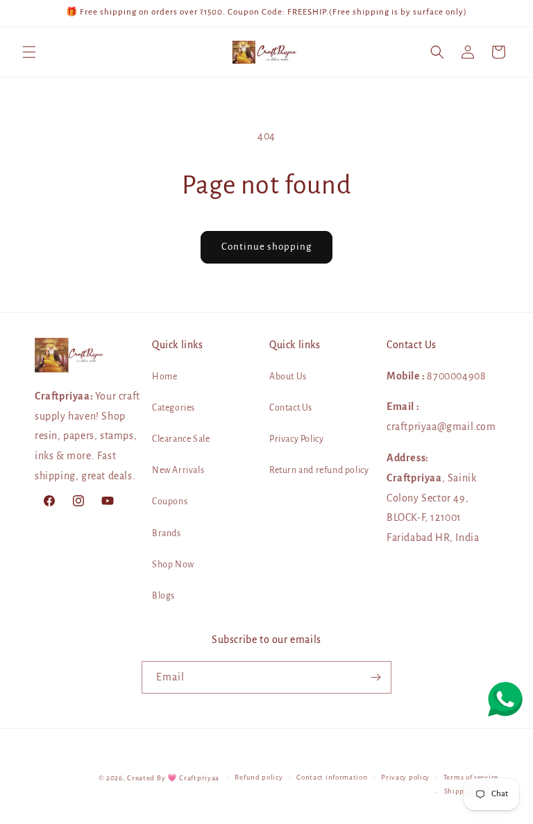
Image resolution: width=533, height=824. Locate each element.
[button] (29, 52)
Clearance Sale (181, 439)
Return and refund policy (319, 470)
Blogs (163, 596)
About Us (288, 376)
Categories (173, 408)
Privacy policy (405, 777)
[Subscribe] (375, 677)
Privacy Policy (296, 439)
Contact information (331, 777)
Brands (166, 533)
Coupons (169, 501)
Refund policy (258, 777)
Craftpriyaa (199, 778)
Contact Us (290, 408)
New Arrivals (178, 470)
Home (164, 376)
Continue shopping (266, 246)
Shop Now (173, 564)
